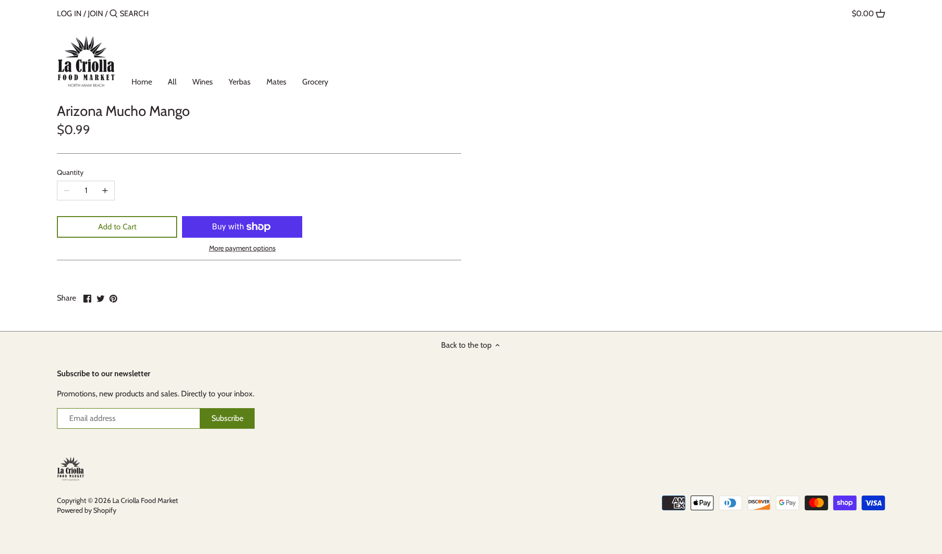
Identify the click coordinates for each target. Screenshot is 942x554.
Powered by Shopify (86, 510)
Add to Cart (117, 226)
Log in (69, 13)
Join (95, 13)
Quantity (70, 172)
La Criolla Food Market (145, 500)
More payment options (242, 248)
